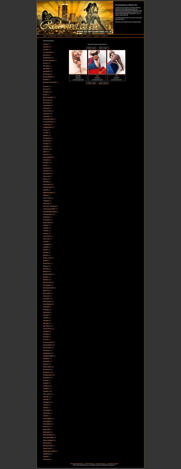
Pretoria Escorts (89, 463)
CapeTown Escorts (112, 463)
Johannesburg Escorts (76, 463)
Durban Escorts (100, 463)
